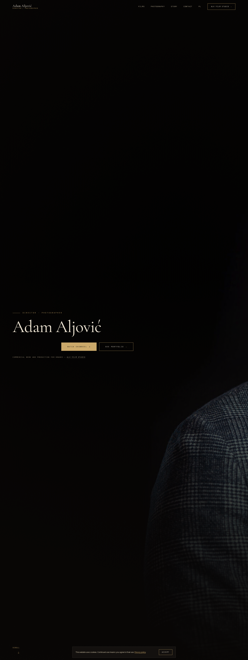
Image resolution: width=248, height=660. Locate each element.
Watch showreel (79, 347)
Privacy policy (140, 652)
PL (200, 6)
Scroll (16, 650)
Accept (165, 652)
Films (141, 6)
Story (174, 6)
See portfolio (116, 347)
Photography (158, 6)
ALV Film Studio (221, 6)
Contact (188, 6)
